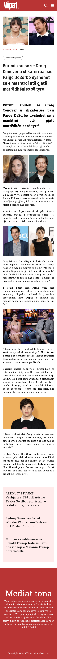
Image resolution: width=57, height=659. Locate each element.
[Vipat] (10, 5)
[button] (46, 5)
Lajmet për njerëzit (13, 57)
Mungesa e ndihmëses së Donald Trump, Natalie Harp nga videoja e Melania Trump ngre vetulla (27, 545)
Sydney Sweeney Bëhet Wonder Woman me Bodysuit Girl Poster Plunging (27, 522)
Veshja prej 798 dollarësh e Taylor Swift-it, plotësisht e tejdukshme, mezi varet (26, 501)
